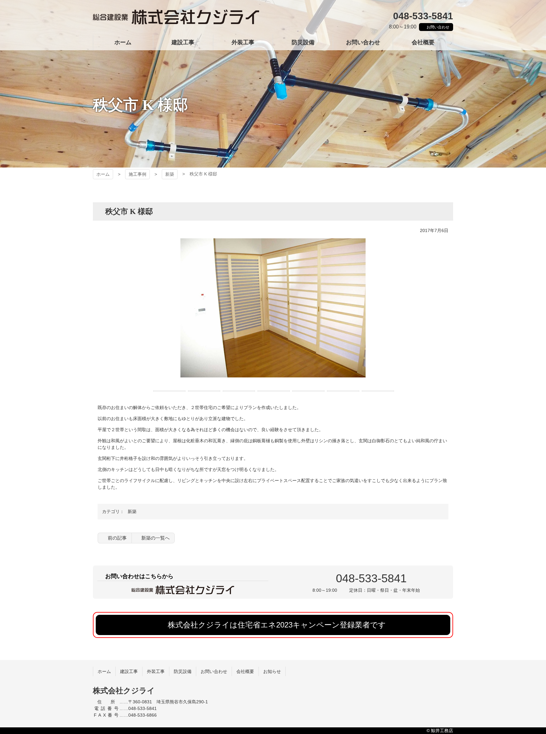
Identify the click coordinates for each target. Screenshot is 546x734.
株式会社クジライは (277, 625)
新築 (169, 174)
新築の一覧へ (155, 538)
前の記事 (117, 538)
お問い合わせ (438, 27)
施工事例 (137, 174)
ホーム (103, 174)
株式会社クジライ (176, 17)
